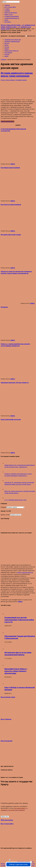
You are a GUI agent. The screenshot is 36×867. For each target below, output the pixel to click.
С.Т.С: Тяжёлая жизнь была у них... (15, 500)
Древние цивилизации (12, 41)
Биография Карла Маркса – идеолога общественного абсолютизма (16, 671)
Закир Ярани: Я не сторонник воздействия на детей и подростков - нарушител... (19, 466)
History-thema (6, 80)
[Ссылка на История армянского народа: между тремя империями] (14, 96)
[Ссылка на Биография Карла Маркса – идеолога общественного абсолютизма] (7, 665)
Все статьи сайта (10, 7)
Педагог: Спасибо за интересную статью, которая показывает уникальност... (18, 474)
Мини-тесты (8, 14)
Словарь (7, 11)
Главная (7, 5)
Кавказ (6, 49)
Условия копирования (11, 16)
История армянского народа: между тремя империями (17, 74)
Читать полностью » (7, 121)
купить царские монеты (25, 572)
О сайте (7, 9)
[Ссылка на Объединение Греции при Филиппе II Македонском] (7, 632)
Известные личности (11, 51)
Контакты (7, 22)
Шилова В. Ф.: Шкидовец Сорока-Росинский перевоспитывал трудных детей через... (19, 483)
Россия (6, 47)
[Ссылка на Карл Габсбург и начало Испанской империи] (7, 684)
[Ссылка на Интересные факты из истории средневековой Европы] (7, 649)
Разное (6, 54)
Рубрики (3, 507)
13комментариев (21, 80)
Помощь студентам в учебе (18, 864)
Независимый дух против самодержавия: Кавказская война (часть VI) (19, 619)
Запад (6, 45)
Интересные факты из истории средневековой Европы (17, 653)
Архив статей (5, 515)
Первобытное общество (12, 39)
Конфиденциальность (11, 18)
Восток (6, 43)
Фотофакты (8, 52)
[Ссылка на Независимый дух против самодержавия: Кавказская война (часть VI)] (7, 614)
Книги (6, 20)
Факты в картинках (10, 12)
